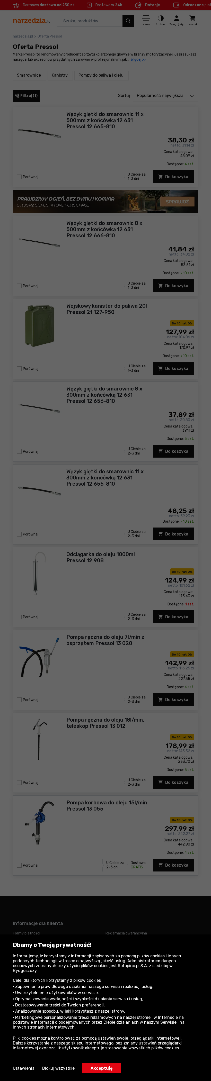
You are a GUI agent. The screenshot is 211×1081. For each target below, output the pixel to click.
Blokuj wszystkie (58, 1068)
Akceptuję (102, 1068)
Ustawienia (23, 1068)
